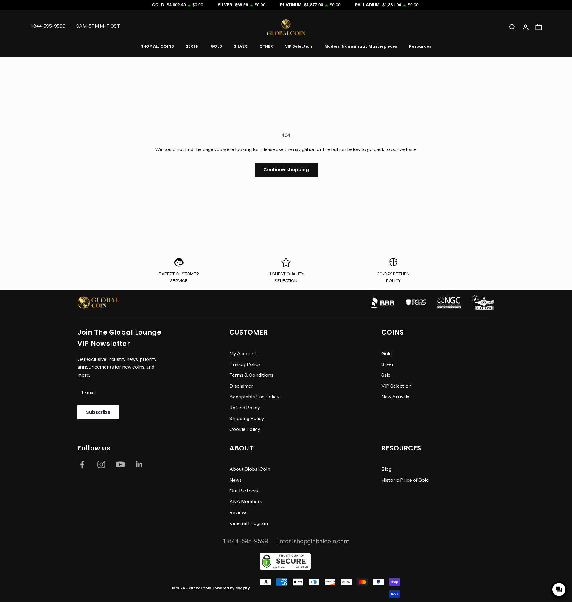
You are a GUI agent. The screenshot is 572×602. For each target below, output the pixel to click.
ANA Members (245, 501)
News (235, 480)
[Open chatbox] (559, 589)
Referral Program (248, 523)
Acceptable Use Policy (254, 397)
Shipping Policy (246, 418)
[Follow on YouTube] (120, 464)
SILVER (240, 46)
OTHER (266, 46)
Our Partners (244, 491)
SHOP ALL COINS (157, 46)
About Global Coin (249, 469)
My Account (242, 353)
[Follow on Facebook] (82, 464)
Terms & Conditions (251, 375)
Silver (387, 364)
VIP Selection (299, 46)
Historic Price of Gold (405, 480)
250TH (192, 46)
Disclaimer (241, 386)
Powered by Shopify (231, 588)
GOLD (216, 46)
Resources (420, 46)
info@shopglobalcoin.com (313, 541)
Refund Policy (244, 408)
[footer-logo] (98, 302)
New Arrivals (395, 397)
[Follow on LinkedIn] (139, 464)
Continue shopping (286, 169)
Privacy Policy (244, 364)
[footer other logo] (382, 302)
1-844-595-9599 (245, 541)
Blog (386, 469)
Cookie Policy (244, 429)
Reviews (238, 512)
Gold (386, 353)
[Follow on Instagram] (101, 464)
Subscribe (98, 412)
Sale (386, 375)
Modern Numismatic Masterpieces (360, 46)
